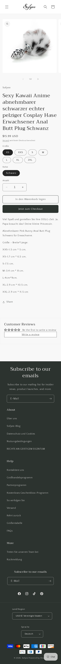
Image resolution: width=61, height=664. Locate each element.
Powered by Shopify (38, 658)
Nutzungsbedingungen (19, 441)
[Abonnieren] (50, 399)
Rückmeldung (14, 559)
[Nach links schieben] (23, 79)
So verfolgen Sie (16, 500)
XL (17, 160)
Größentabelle (14, 523)
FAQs (10, 531)
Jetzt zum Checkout (30, 209)
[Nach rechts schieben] (38, 79)
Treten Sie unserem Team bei (22, 552)
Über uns (12, 418)
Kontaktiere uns (15, 470)
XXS (20, 152)
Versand (6, 141)
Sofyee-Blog (14, 426)
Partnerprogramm (16, 485)
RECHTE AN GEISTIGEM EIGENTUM (26, 449)
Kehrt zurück (14, 515)
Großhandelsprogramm (20, 477)
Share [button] (9, 302)
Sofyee (25, 658)
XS (7, 152)
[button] (7, 7)
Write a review (30, 334)
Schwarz (11, 173)
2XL (30, 160)
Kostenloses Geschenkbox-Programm (27, 493)
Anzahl (6, 180)
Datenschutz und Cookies (21, 433)
